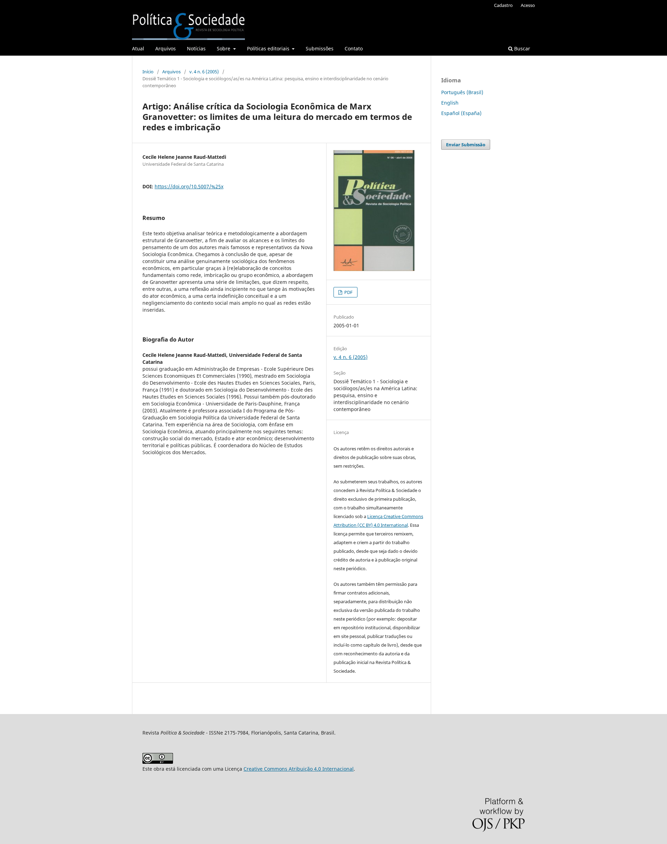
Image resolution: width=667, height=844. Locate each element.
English (450, 102)
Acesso (528, 5)
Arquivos (165, 48)
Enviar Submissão (465, 144)
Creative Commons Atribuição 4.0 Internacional (299, 768)
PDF (348, 292)
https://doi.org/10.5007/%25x (189, 186)
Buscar (521, 48)
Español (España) (461, 113)
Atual (138, 48)
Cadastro (503, 5)
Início (148, 71)
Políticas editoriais (269, 48)
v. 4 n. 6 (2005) (204, 71)
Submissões (320, 48)
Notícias (196, 48)
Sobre (224, 48)
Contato (354, 48)
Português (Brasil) (462, 92)
